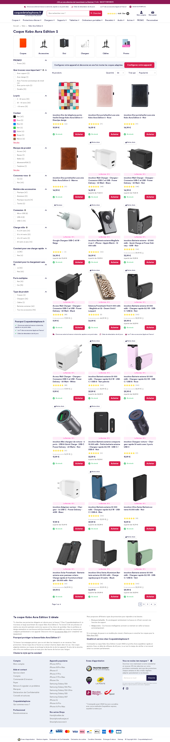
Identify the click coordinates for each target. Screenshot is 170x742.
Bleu (18, 124)
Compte (16, 676)
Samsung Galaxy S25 (58, 693)
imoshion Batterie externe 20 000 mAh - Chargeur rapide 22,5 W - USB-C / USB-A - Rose (140, 379)
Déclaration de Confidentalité (26, 692)
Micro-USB (21, 213)
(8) (101, 315)
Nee (18, 255)
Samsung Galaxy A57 (59, 697)
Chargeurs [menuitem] (48, 20)
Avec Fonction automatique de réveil (30, 81)
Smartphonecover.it (58, 722)
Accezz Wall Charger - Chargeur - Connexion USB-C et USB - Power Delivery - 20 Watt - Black (67, 308)
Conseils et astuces (21, 696)
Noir (18, 117)
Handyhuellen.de (57, 715)
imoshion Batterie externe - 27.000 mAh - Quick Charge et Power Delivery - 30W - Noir (139, 243)
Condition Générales (95, 739)
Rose (18, 120)
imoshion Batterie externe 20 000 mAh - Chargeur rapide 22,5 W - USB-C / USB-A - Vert (140, 575)
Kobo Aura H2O (92, 635)
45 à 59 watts (22, 238)
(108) (102, 187)
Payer (15, 682)
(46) (65, 124)
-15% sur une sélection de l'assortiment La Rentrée (75, 2)
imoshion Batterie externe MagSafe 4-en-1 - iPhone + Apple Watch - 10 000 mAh (103, 243)
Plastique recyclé (23, 200)
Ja (18, 252)
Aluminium (21, 196)
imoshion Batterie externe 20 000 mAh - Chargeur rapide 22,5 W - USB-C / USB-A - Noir (140, 308)
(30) (101, 584)
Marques (17, 689)
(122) (137, 249)
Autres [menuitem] (130, 20)
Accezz (20, 151)
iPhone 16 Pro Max (57, 706)
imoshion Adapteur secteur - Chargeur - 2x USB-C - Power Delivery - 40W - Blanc (68, 509)
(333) (137, 315)
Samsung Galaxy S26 (59, 684)
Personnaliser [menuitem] (152, 20)
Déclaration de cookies (78, 739)
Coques (20, 295)
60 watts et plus (23, 242)
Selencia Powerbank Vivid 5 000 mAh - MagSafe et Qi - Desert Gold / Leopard (104, 308)
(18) (136, 518)
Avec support (22, 73)
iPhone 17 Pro (55, 674)
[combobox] (74, 13)
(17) (136, 453)
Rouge (19, 135)
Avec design (21, 77)
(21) (65, 451)
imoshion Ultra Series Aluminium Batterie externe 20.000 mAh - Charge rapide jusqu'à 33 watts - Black (104, 575)
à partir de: (95, 193)
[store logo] (28, 13)
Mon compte (141, 15)
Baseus (19, 155)
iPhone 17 (54, 670)
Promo (19, 64)
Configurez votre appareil (139, 65)
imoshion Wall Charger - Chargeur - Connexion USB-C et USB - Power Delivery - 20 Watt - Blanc (103, 180)
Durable (20, 89)
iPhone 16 (54, 700)
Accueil (16, 26)
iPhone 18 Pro (55, 664)
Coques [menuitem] (15, 20)
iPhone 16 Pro (55, 703)
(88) (65, 315)
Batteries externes (24, 306)
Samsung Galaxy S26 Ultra (61, 690)
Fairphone (21, 166)
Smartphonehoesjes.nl (59, 719)
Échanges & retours (109, 739)
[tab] (30, 59)
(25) (65, 584)
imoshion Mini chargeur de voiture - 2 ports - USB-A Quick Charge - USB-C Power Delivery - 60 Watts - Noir (69, 444)
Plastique (20, 192)
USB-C (20, 221)
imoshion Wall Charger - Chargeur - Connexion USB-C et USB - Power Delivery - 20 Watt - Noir (139, 180)
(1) (65, 252)
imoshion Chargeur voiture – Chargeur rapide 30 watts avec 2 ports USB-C (139, 444)
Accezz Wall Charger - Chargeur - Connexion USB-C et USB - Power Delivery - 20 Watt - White (67, 379)
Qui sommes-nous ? (21, 704)
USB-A (19, 217)
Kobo (23, 26)
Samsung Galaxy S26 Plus (60, 687)
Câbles (20, 302)
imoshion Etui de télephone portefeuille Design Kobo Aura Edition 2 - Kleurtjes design (68, 117)
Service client (19, 673)
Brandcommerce (20, 713)
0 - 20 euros (21, 99)
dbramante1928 (22, 163)
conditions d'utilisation (138, 684)
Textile (20, 204)
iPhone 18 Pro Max (57, 667)
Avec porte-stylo (23, 85)
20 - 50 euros (22, 103)
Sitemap (120, 739)
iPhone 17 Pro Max (57, 677)
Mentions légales (42, 739)
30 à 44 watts (22, 234)
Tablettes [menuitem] (73, 20)
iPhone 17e (54, 680)
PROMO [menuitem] (140, 20)
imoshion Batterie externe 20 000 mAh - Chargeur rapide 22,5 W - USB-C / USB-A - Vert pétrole (104, 379)
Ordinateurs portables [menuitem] (91, 20)
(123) (102, 252)
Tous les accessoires (24, 310)
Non (18, 183)
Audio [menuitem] (120, 20)
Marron (19, 139)
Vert (18, 128)
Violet (19, 131)
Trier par (132, 73)
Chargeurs (21, 299)
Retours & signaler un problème (26, 686)
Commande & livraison (22, 679)
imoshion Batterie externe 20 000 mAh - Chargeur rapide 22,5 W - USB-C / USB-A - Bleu (104, 509)
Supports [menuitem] (61, 20)
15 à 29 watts (22, 231)
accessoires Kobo (61, 632)
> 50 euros (21, 106)
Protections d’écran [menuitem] (31, 20)
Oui (18, 179)
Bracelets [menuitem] (109, 20)
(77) (101, 124)
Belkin (19, 159)
